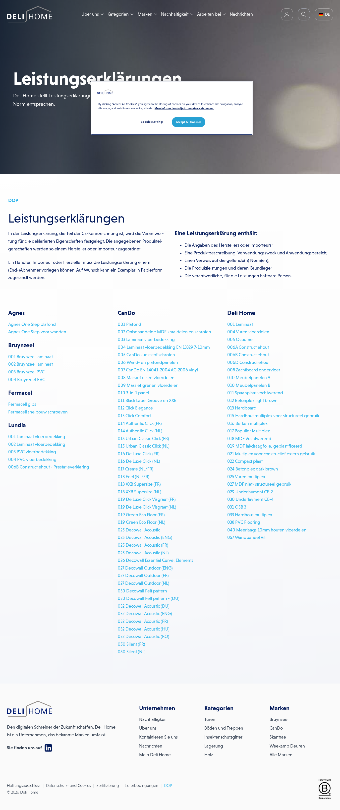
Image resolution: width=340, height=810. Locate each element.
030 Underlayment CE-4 (250, 499)
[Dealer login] (287, 14)
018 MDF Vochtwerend (249, 438)
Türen (209, 719)
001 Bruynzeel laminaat (30, 356)
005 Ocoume (240, 339)
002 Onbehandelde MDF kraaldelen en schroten (164, 331)
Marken (145, 14)
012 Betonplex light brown (252, 400)
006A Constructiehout (248, 347)
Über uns (90, 14)
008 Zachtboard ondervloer (253, 369)
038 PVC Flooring (243, 522)
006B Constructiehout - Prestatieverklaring (48, 466)
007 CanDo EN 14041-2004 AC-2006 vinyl (158, 369)
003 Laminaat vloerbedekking (146, 339)
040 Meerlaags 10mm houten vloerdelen (266, 529)
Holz (208, 754)
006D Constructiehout (248, 362)
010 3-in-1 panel (133, 392)
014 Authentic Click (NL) (140, 430)
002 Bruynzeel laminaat (30, 364)
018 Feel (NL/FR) (133, 476)
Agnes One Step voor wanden (37, 331)
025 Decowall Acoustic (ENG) (145, 537)
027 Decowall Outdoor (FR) (143, 575)
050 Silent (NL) (132, 651)
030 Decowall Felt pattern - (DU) (148, 598)
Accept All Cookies (188, 121)
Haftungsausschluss (23, 785)
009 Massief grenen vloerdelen (148, 385)
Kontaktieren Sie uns (158, 737)
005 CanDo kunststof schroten (146, 354)
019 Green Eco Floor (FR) (141, 514)
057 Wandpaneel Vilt (247, 537)
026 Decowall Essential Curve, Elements (155, 560)
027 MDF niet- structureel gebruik (259, 484)
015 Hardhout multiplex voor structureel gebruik (273, 415)
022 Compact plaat (245, 461)
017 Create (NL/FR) (135, 468)
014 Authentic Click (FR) (140, 423)
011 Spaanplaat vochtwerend (255, 392)
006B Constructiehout (248, 354)
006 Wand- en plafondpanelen (148, 362)
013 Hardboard (241, 407)
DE (327, 14)
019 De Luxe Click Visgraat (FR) (147, 499)
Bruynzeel (279, 719)
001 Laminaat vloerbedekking (36, 436)
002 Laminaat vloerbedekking (36, 444)
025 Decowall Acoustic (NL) (143, 552)
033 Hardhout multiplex (249, 514)
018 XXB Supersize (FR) (139, 484)
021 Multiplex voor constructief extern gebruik (271, 453)
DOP (168, 785)
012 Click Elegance (135, 407)
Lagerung (213, 746)
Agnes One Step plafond (32, 324)
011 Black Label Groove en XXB (147, 400)
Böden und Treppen (223, 728)
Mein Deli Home (155, 754)
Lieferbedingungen (141, 785)
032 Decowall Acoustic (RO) (143, 636)
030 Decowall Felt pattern (142, 590)
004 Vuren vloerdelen (248, 331)
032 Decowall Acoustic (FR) (143, 621)
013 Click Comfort (134, 415)
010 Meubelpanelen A (248, 377)
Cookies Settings (152, 121)
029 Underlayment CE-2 (250, 491)
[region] (172, 108)
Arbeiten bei (209, 14)
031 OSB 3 (236, 507)
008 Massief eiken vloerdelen (146, 377)
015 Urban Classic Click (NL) (144, 446)
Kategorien (118, 14)
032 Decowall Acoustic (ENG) (145, 613)
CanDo (276, 728)
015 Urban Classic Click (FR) (143, 438)
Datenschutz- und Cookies (68, 785)
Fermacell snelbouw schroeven (38, 411)
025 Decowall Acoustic (139, 529)
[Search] (304, 14)
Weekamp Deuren (287, 746)
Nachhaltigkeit (174, 14)
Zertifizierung (108, 785)
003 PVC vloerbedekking (32, 451)
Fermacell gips (22, 404)
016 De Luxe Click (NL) (139, 461)
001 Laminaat (240, 324)
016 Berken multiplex (247, 423)
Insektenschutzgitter (223, 737)
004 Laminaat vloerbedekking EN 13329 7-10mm (164, 347)
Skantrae (278, 737)
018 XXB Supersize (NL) (139, 491)
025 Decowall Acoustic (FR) (143, 545)
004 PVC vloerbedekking (32, 459)
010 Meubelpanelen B (248, 385)
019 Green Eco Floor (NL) (141, 522)
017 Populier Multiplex (248, 430)
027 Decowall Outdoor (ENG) (145, 568)
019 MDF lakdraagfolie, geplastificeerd (264, 446)
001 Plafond (129, 324)
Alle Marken (281, 754)
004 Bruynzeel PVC (26, 379)
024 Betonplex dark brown (252, 468)
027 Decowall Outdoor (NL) (143, 583)
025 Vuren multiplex (246, 476)
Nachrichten (241, 14)
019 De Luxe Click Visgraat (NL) (147, 507)
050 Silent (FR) (131, 644)
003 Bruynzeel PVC (26, 371)
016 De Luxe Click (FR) (139, 453)
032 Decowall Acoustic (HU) (144, 629)
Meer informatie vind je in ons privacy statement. (184, 108)
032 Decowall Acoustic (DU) (144, 606)
